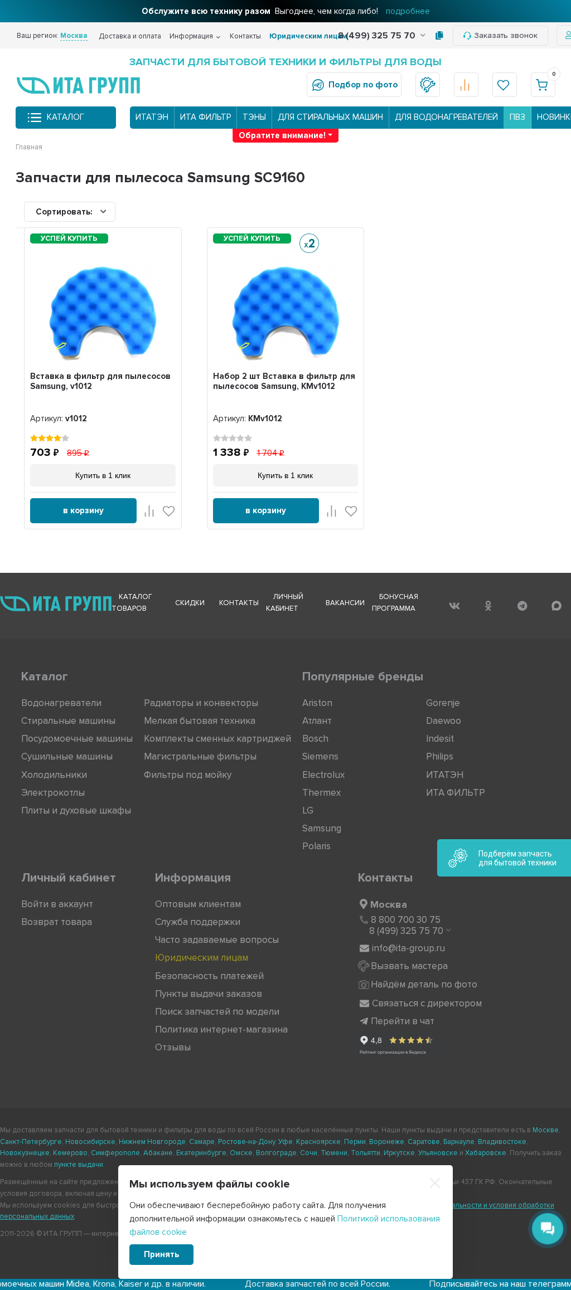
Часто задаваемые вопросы (217, 940)
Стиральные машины (68, 721)
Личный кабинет (284, 602)
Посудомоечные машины (77, 738)
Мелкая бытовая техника (199, 721)
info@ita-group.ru (408, 948)
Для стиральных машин (330, 117)
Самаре (202, 1141)
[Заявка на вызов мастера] (427, 84)
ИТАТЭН (152, 117)
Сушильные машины (67, 756)
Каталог (65, 117)
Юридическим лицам (308, 36)
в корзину (83, 510)
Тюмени (334, 1152)
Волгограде (276, 1152)
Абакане (158, 1152)
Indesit (440, 738)
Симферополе (115, 1152)
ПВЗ (517, 117)
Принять (161, 1254)
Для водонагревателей (446, 117)
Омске (241, 1152)
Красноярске (318, 1141)
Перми (355, 1141)
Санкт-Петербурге (31, 1141)
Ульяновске (438, 1152)
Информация (191, 36)
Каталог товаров (132, 602)
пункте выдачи (78, 1164)
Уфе (285, 1141)
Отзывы (173, 1047)
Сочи (308, 1152)
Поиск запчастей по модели (217, 1012)
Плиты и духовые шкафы (76, 810)
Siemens (320, 756)
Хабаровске (485, 1152)
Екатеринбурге (201, 1152)
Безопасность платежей (209, 976)
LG (307, 810)
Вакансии (345, 602)
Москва (388, 904)
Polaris (316, 846)
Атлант (317, 721)
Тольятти (365, 1152)
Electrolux (323, 775)
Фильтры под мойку (187, 775)
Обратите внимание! (282, 135)
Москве (546, 1130)
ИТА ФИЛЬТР (205, 117)
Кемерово (70, 1152)
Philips (439, 756)
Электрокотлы (53, 793)
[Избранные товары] (504, 84)
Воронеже (386, 1141)
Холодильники (54, 775)
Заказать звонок (506, 35)
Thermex (321, 793)
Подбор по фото (363, 85)
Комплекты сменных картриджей (217, 738)
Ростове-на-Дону (246, 1141)
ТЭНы (254, 117)
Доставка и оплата (130, 36)
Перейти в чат (402, 1021)
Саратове (424, 1141)
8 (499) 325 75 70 (378, 35)
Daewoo (443, 721)
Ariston (317, 703)
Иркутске (399, 1152)
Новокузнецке (25, 1152)
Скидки (190, 602)
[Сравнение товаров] (466, 84)
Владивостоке (502, 1141)
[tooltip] (439, 36)
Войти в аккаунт (57, 904)
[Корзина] (543, 84)
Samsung (321, 828)
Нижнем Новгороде (152, 1141)
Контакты (245, 36)
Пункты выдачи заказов (208, 994)
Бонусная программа (395, 602)
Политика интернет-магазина (221, 1029)
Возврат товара (56, 922)
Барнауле (459, 1141)
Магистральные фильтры (200, 756)
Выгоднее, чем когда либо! (286, 11)
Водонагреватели (61, 703)
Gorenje (443, 703)
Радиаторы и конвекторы (201, 703)
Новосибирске (90, 1141)
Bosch (315, 738)
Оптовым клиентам (198, 904)
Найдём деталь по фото (424, 984)
